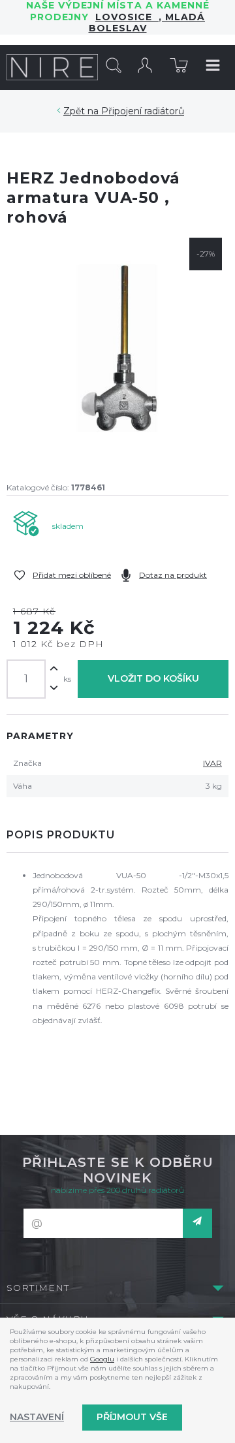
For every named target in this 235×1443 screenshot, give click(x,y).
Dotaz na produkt (173, 575)
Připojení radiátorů (142, 111)
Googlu (102, 1359)
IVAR (212, 763)
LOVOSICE (127, 17)
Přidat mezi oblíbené (72, 575)
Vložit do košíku (153, 678)
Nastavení (37, 1417)
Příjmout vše (132, 1417)
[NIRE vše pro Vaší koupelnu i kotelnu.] (52, 67)
